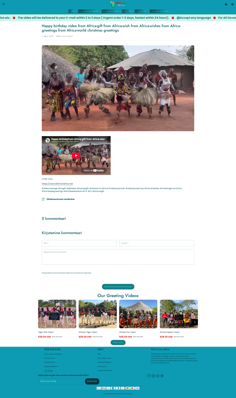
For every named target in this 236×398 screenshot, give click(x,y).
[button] (3, 4)
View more (118, 342)
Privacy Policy (49, 358)
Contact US (101, 366)
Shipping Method (51, 366)
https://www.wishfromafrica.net (57, 183)
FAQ (99, 354)
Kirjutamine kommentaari (118, 286)
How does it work (104, 358)
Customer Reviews (104, 370)
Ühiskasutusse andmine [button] (61, 199)
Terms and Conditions (53, 354)
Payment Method (104, 362)
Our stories (48, 370)
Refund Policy (49, 362)
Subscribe (92, 381)
